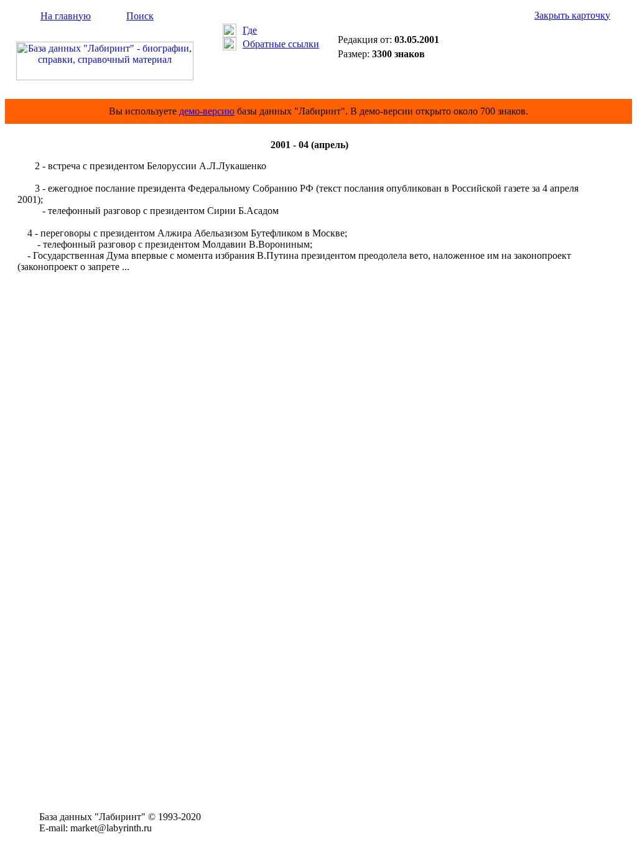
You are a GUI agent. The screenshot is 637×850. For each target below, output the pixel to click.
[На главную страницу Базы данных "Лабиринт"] (104, 77)
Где (250, 30)
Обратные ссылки (281, 44)
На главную (65, 16)
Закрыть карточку (572, 15)
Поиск (140, 16)
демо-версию (207, 111)
